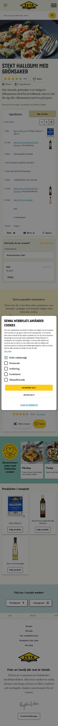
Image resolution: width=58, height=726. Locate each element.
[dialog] (28, 363)
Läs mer (7, 351)
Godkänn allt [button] (29, 387)
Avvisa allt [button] (29, 395)
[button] (29, 403)
